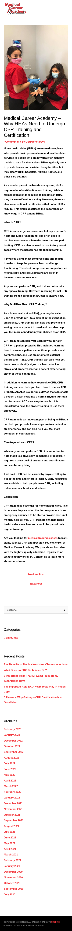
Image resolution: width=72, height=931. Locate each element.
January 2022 (12, 797)
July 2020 (9, 894)
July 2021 (9, 831)
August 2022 (11, 757)
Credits (55, 922)
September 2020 (13, 888)
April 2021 (10, 849)
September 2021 (13, 820)
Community (12, 141)
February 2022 (12, 792)
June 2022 (10, 769)
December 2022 (13, 740)
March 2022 (11, 786)
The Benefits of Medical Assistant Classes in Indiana (35, 664)
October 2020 (12, 883)
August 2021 (11, 826)
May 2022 (9, 774)
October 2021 (12, 814)
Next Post (36, 583)
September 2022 (13, 752)
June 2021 (10, 837)
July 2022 (9, 763)
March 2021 (11, 854)
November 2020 (13, 877)
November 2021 (13, 809)
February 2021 (12, 860)
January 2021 (12, 866)
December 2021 (13, 803)
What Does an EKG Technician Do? (25, 670)
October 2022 (12, 746)
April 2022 (10, 780)
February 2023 (12, 729)
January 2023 (12, 735)
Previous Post (36, 574)
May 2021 (9, 843)
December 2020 (13, 871)
